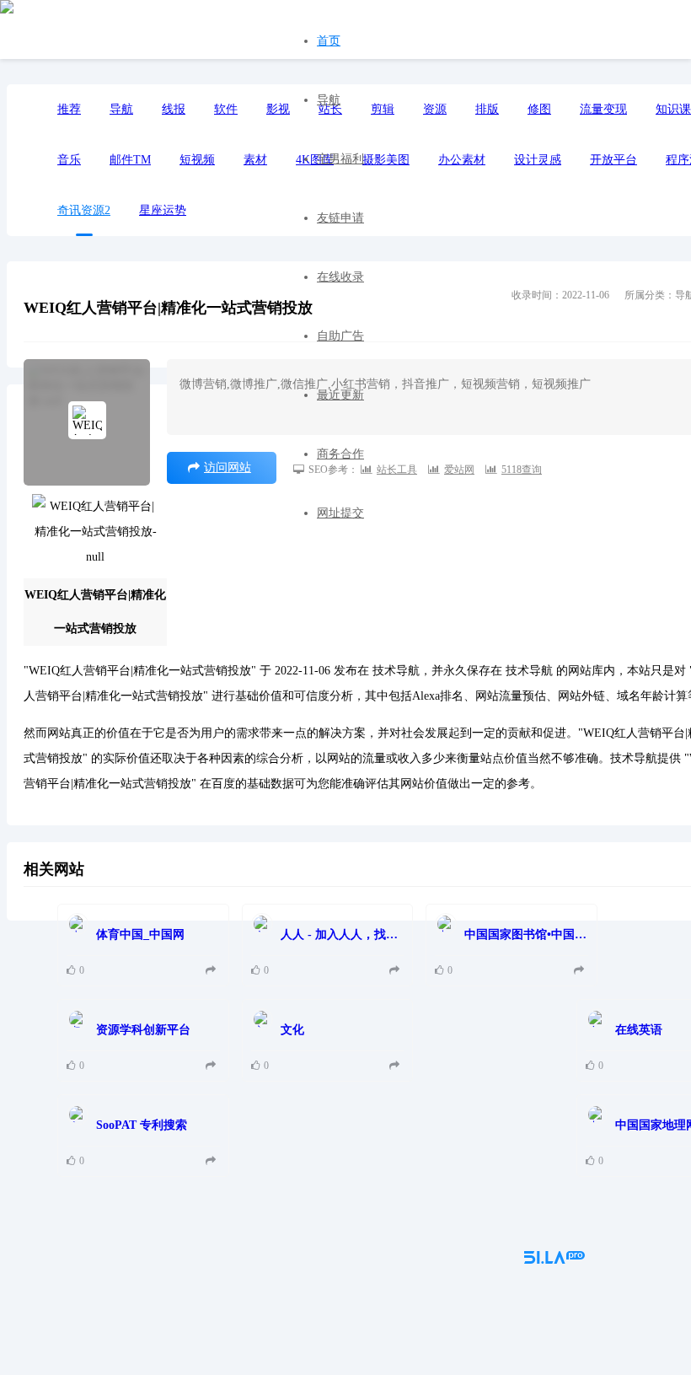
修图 (539, 109)
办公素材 (461, 159)
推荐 (69, 109)
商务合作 (340, 454)
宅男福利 (340, 159)
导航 (328, 100)
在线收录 (340, 277)
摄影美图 (386, 159)
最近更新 (340, 395)
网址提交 (340, 513)
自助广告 (340, 336)
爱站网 (459, 469)
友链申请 (340, 218)
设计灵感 (537, 159)
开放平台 (613, 159)
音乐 (69, 159)
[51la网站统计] (554, 1260)
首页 (328, 41)
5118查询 (521, 469)
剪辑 (382, 109)
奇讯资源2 (83, 210)
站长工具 (397, 469)
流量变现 (603, 109)
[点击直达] (213, 970)
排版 (487, 109)
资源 (435, 109)
